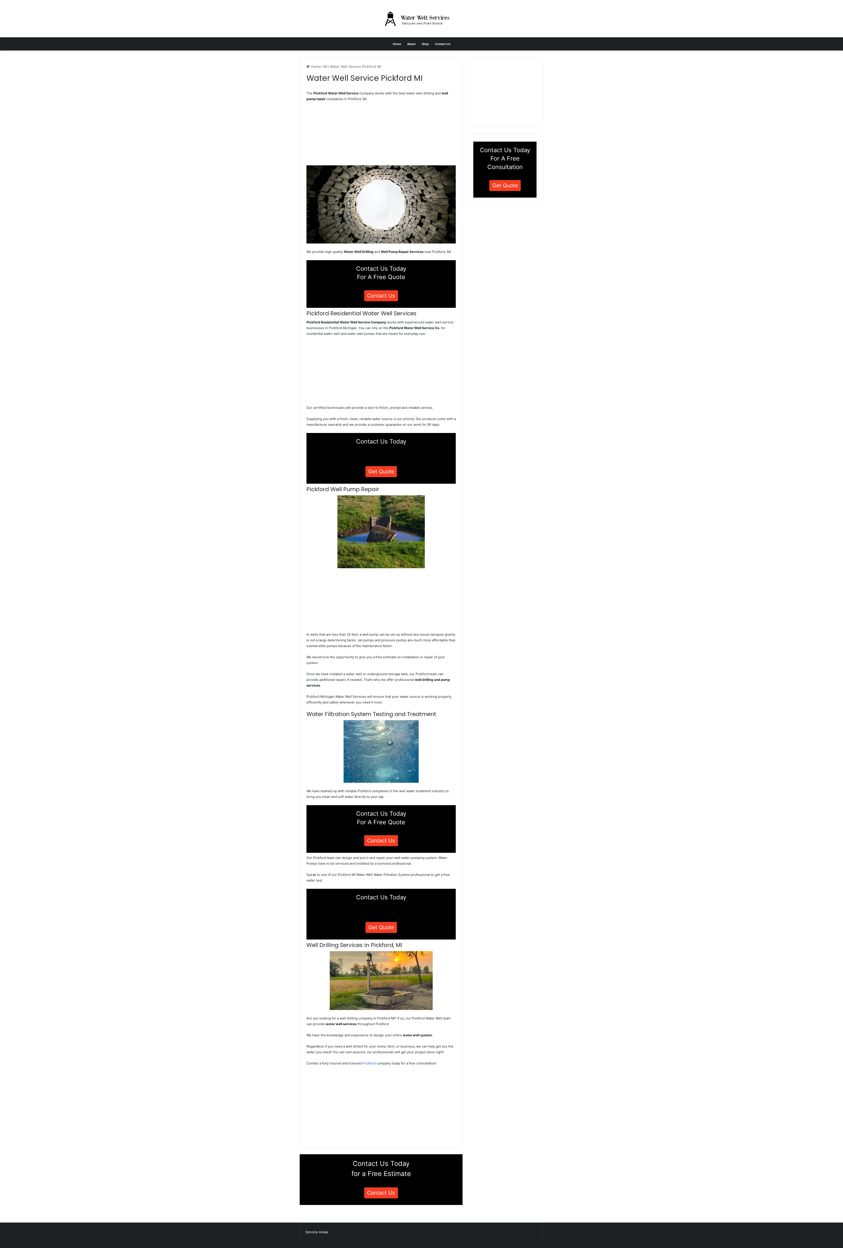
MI (325, 66)
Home (397, 44)
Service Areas (316, 1232)
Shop (425, 44)
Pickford (369, 1063)
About (411, 44)
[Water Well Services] (421, 19)
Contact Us (442, 44)
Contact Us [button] (381, 295)
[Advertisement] (381, 134)
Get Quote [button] (381, 471)
